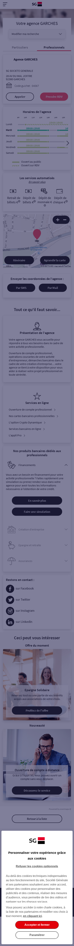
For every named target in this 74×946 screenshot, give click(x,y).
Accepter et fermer (37, 924)
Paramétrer (37, 935)
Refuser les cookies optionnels (37, 866)
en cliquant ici (32, 916)
